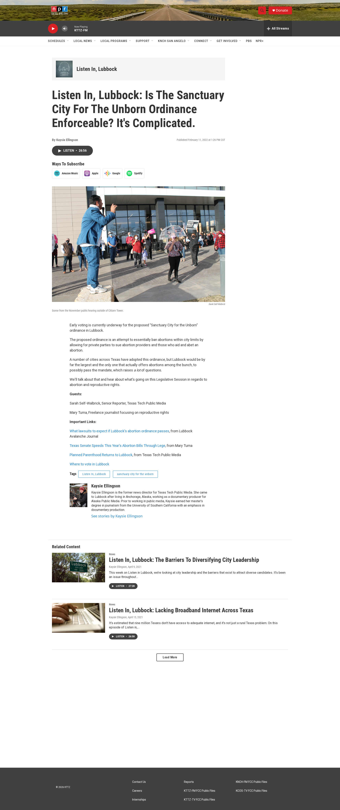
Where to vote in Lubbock (89, 464)
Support (143, 41)
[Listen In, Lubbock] (64, 69)
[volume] (64, 28)
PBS (249, 41)
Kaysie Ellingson (105, 485)
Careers (137, 790)
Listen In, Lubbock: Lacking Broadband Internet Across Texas (181, 610)
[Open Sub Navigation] (68, 41)
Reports (189, 781)
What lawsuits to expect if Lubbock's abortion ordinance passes (119, 431)
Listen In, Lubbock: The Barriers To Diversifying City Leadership (184, 559)
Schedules (56, 41)
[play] (53, 28)
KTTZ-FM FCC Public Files (199, 790)
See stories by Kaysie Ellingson (116, 516)
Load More (170, 657)
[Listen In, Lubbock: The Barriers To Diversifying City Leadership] (78, 567)
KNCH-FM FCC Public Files (251, 781)
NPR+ (260, 41)
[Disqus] (170, 714)
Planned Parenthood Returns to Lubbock (101, 455)
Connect (201, 41)
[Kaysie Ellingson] (78, 495)
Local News (83, 41)
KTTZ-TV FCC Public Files (199, 799)
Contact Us (139, 781)
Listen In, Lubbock (97, 69)
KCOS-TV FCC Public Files (251, 790)
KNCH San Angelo (172, 41)
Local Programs (114, 41)
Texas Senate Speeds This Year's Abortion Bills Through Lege (117, 446)
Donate (282, 10)
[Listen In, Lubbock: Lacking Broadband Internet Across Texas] (78, 618)
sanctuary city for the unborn (135, 474)
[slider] (71, 28)
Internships (139, 799)
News (112, 554)
